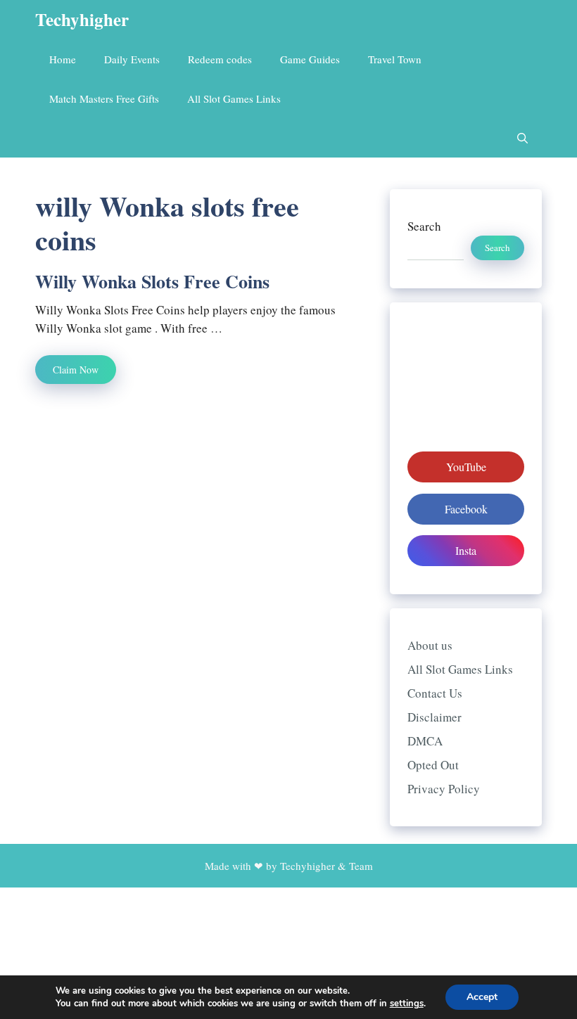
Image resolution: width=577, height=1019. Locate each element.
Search (424, 226)
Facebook (466, 508)
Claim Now (76, 369)
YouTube (466, 466)
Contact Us (434, 693)
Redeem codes (220, 59)
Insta (465, 550)
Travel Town (394, 59)
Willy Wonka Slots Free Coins (152, 281)
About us (429, 645)
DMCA (425, 741)
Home (62, 59)
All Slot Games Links (234, 98)
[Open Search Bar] (522, 138)
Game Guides (310, 59)
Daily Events (132, 59)
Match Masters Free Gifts (104, 98)
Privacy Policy (443, 789)
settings (407, 1003)
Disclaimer (434, 717)
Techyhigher (82, 19)
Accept (482, 997)
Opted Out (433, 765)
